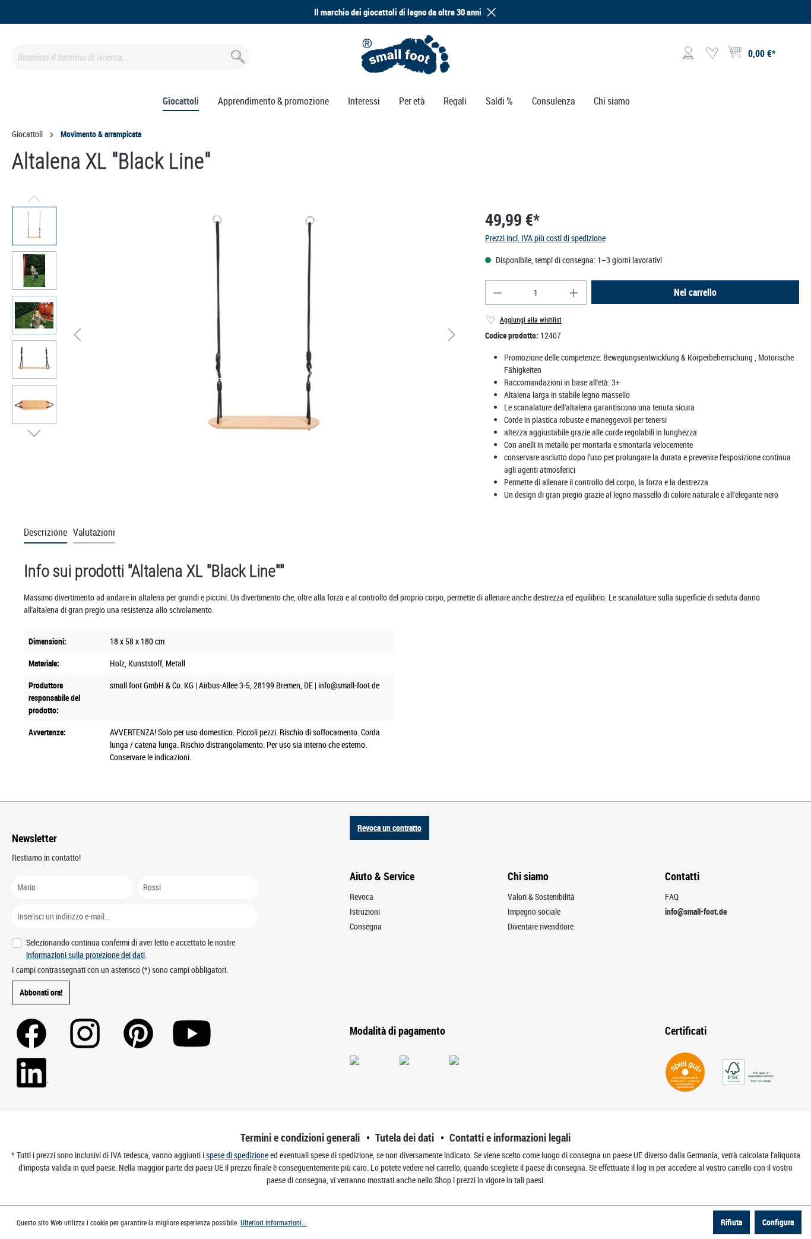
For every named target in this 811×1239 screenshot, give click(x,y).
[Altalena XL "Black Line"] (264, 334)
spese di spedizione (237, 1155)
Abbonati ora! (41, 992)
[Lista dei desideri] (712, 53)
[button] (489, 12)
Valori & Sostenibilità (541, 896)
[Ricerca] (236, 54)
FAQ (672, 896)
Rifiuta (731, 1222)
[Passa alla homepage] (405, 54)
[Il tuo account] (688, 53)
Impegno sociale (534, 911)
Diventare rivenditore (541, 926)
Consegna (366, 926)
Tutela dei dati (404, 1137)
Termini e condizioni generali (300, 1137)
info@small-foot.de (696, 911)
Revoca (361, 896)
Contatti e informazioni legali (510, 1137)
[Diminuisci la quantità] (497, 292)
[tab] (45, 532)
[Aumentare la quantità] (574, 292)
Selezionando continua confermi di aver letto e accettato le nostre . (130, 948)
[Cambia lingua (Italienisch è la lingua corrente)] (789, 57)
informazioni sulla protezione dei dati (85, 954)
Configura (778, 1222)
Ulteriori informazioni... (273, 1222)
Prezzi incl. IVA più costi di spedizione (545, 238)
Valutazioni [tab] (94, 532)
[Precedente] (77, 334)
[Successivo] (452, 334)
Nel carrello (695, 292)
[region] (236, 334)
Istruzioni (365, 911)
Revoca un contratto (389, 827)
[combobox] (130, 57)
